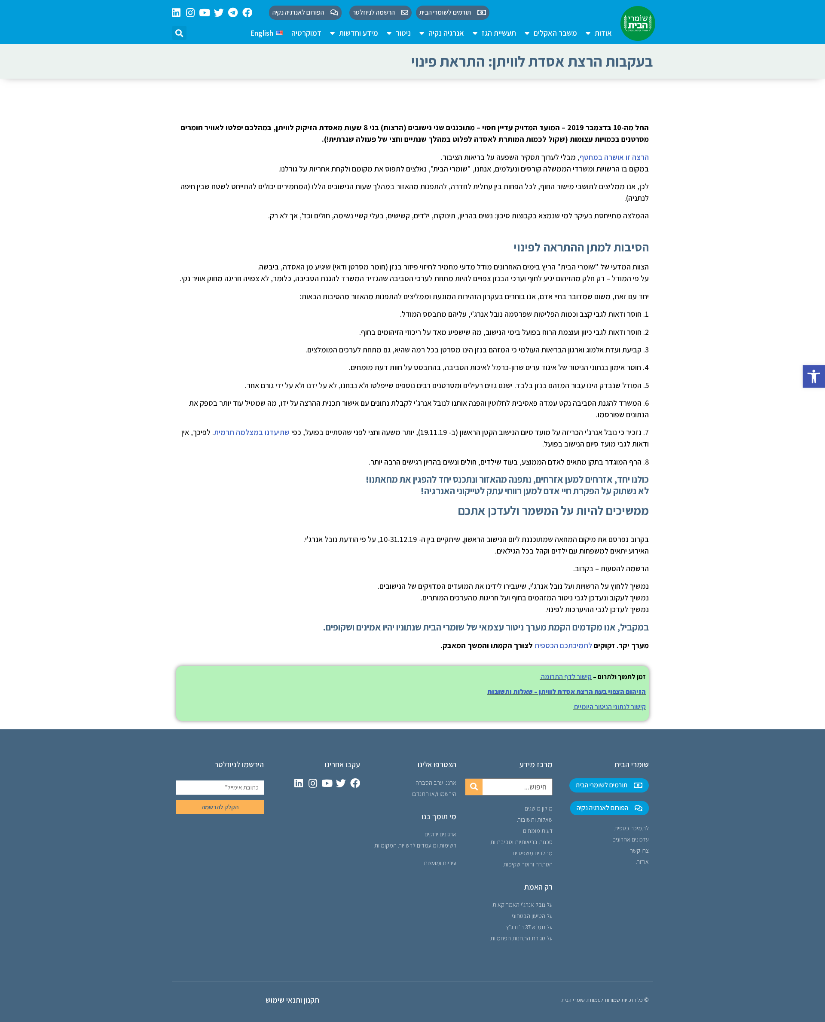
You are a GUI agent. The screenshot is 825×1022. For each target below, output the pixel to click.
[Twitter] (219, 13)
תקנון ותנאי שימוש (292, 1000)
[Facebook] (247, 13)
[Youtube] (205, 13)
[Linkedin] (176, 13)
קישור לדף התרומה (566, 676)
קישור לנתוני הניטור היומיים (610, 706)
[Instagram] (191, 13)
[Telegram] (233, 13)
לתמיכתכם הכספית (563, 645)
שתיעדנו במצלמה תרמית (252, 432)
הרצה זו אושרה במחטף (614, 157)
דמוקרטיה (306, 33)
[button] (814, 376)
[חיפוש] (474, 787)
